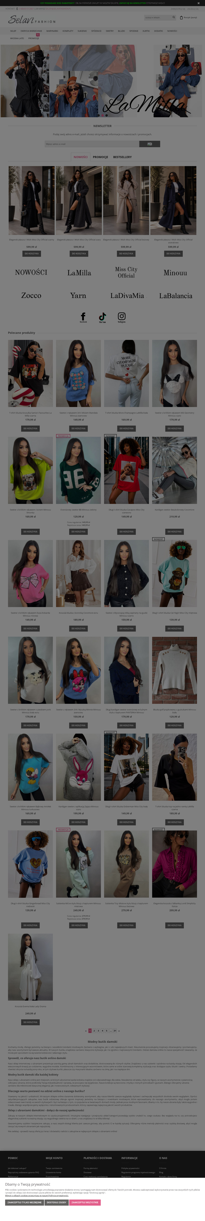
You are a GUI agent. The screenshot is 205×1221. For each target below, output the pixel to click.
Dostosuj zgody (56, 1202)
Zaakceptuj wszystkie (85, 1202)
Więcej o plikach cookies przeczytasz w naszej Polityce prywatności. (37, 1195)
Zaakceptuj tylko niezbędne (25, 1202)
